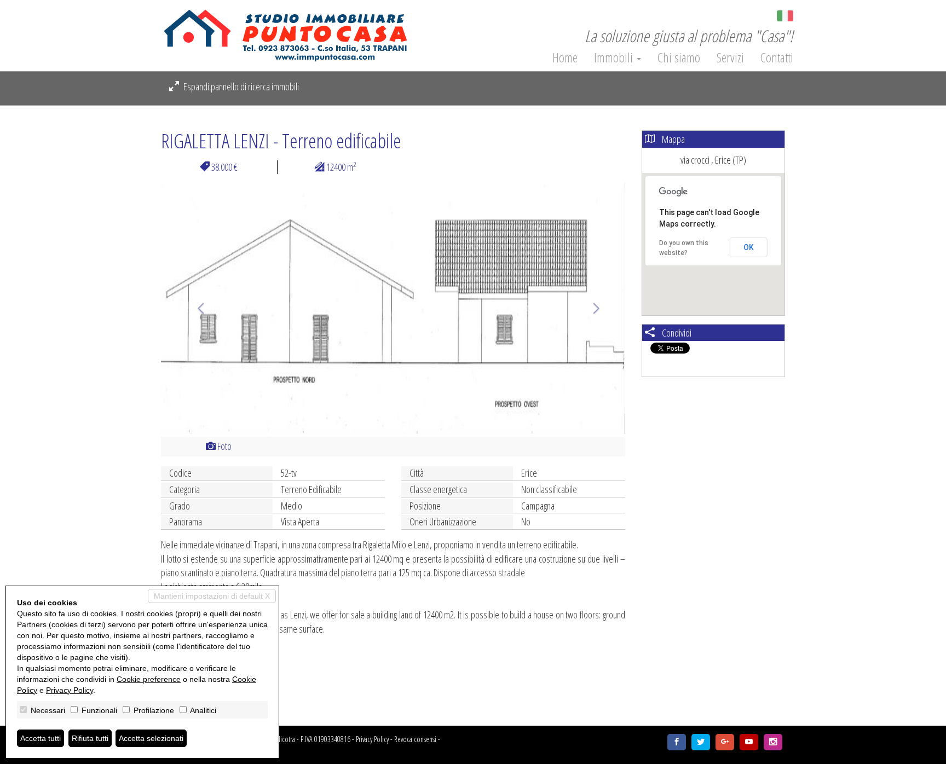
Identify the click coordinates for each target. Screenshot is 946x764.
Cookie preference (149, 679)
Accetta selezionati (151, 738)
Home (565, 57)
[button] (195, 308)
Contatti (776, 57)
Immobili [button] (615, 57)
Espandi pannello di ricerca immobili (240, 86)
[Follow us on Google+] (725, 742)
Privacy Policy (372, 739)
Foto (224, 446)
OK (748, 247)
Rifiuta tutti (90, 738)
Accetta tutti (40, 738)
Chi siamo (678, 57)
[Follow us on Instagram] (773, 742)
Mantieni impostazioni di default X (212, 596)
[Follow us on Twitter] (700, 742)
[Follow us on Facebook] (676, 742)
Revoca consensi (415, 739)
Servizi (730, 57)
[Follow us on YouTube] (749, 742)
